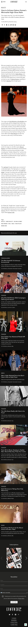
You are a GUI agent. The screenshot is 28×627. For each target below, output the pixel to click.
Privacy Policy (21, 598)
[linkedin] (9, 25)
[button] (26, 558)
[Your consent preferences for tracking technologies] (25, 624)
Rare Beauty (14, 133)
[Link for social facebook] (12, 615)
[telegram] (15, 25)
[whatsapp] (13, 25)
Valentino (8, 81)
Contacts (14, 618)
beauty (3, 221)
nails (13, 223)
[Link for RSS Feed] (18, 614)
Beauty (3, 7)
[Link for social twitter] (9, 615)
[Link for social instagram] (15, 615)
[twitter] (11, 25)
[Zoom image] (14, 101)
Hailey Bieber (18, 74)
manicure (4, 225)
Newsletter (14, 620)
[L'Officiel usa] (14, 2)
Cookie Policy (14, 624)
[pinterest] (7, 25)
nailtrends (4, 223)
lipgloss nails (11, 212)
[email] (2, 25)
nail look (6, 167)
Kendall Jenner (5, 75)
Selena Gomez (15, 79)
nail (9, 223)
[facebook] (4, 25)
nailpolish (18, 223)
